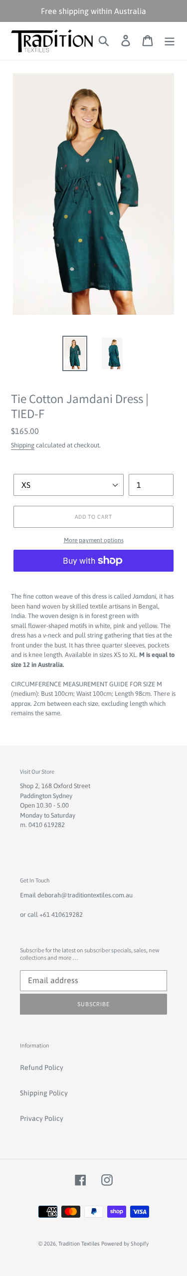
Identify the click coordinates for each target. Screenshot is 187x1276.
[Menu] (170, 40)
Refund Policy (41, 1067)
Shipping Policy (44, 1093)
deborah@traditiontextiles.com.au (85, 895)
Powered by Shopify (125, 1244)
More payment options (94, 540)
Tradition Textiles (79, 1244)
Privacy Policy (41, 1118)
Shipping (22, 445)
